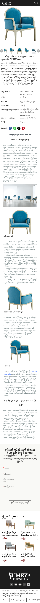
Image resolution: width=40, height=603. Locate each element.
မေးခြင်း (4, 538)
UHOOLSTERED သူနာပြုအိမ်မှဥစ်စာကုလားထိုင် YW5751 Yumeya (28, 555)
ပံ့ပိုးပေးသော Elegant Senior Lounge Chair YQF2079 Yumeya (29, 533)
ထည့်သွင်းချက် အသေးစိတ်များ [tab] (20, 135)
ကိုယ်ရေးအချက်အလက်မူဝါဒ (13, 595)
